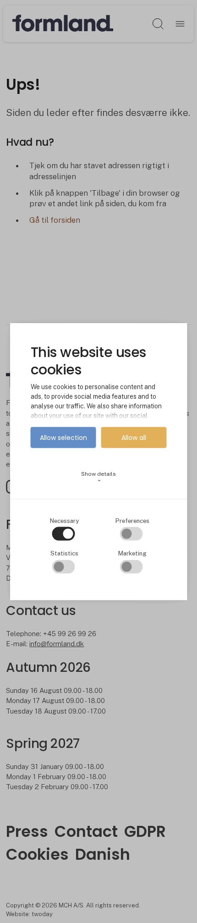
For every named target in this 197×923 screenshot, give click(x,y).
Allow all (133, 437)
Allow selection (63, 437)
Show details (98, 477)
